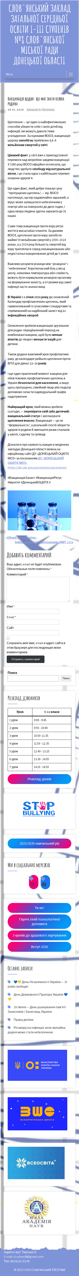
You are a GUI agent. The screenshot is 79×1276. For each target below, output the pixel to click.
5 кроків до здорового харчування (39, 935)
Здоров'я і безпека (40, 110)
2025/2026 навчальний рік (39, 843)
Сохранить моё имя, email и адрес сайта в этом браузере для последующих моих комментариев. (36, 647)
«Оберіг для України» (21, 538)
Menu (9, 74)
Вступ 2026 (39, 947)
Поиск (12, 673)
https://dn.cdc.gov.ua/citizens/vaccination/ (37, 467)
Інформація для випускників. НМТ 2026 (44, 542)
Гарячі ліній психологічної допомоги (39, 921)
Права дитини (23, 1020)
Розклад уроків (39, 779)
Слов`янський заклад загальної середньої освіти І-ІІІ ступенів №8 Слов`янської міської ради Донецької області (40, 34)
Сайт (10, 628)
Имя (11, 606)
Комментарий (17, 574)
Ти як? (39, 908)
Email (11, 617)
